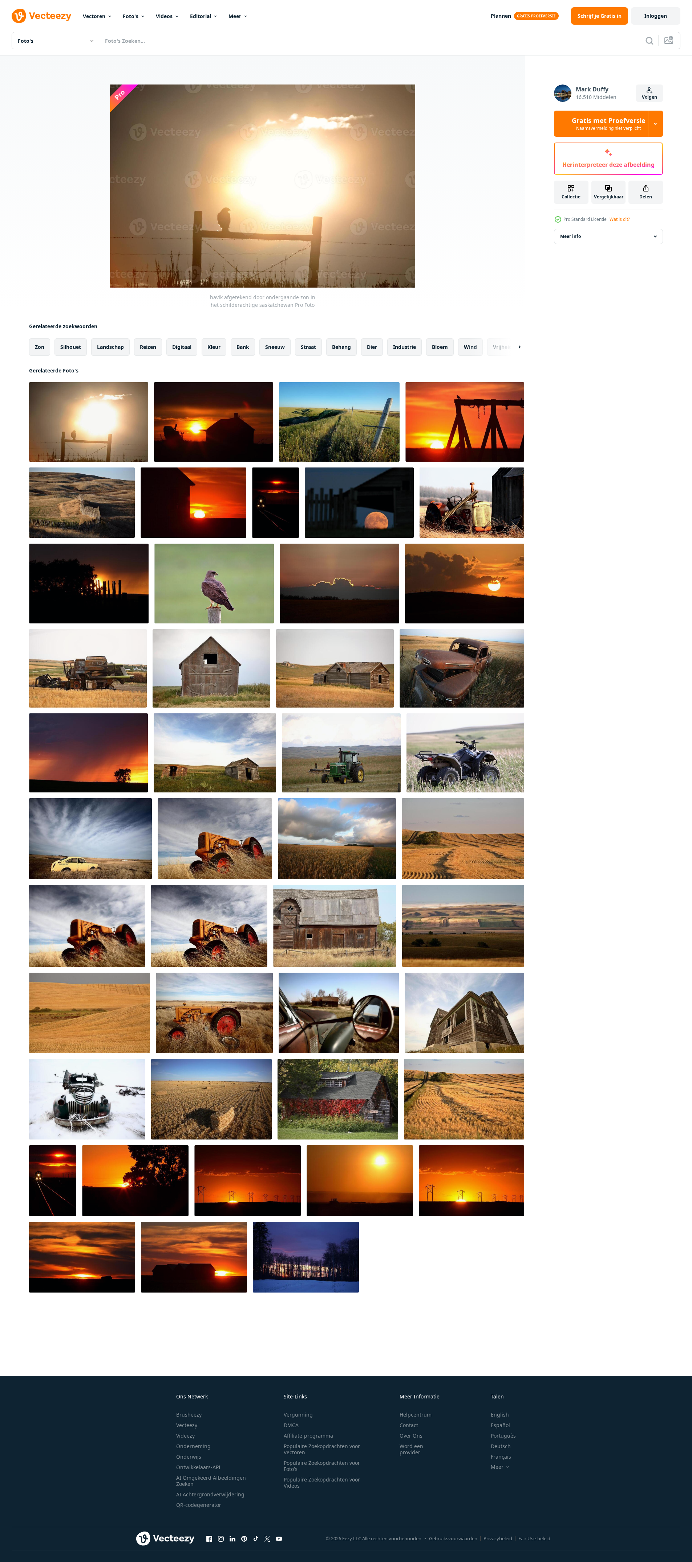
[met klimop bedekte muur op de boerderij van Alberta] (338, 1099)
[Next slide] (513, 347)
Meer (234, 16)
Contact (409, 1425)
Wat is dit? (620, 219)
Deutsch (501, 1446)
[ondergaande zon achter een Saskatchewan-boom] (135, 1180)
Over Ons (411, 1435)
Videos (164, 16)
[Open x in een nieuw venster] (267, 1538)
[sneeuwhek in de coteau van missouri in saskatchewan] (82, 502)
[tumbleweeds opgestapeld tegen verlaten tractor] (215, 838)
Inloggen (655, 15)
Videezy (185, 1435)
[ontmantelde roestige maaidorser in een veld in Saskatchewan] (88, 668)
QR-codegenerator (198, 1504)
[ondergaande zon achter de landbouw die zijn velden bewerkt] (360, 1180)
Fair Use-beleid (534, 1538)
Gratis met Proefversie (609, 123)
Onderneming (193, 1446)
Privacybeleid (497, 1538)
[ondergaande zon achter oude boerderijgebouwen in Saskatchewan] (213, 422)
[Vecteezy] (41, 16)
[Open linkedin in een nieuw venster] (232, 1538)
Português (503, 1435)
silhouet (70, 346)
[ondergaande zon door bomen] (306, 1257)
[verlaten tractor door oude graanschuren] (472, 502)
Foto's (130, 16)
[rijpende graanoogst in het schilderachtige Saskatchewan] (337, 838)
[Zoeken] (649, 40)
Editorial (200, 16)
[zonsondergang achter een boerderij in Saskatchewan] (82, 1257)
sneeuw (275, 346)
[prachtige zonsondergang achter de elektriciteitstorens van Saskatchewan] (247, 1180)
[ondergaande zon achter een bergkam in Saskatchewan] (464, 583)
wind (470, 346)
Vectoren (94, 16)
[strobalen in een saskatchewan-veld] (211, 1099)
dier (372, 346)
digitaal (181, 346)
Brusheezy (189, 1414)
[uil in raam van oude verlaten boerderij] (335, 668)
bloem (440, 346)
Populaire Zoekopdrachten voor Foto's (322, 1465)
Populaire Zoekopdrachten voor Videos (322, 1482)
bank (242, 346)
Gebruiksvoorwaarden (453, 1538)
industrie (404, 346)
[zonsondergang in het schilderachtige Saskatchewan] (89, 583)
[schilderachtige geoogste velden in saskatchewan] (89, 1013)
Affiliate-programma (308, 1435)
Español (500, 1425)
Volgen (649, 97)
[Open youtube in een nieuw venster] (279, 1538)
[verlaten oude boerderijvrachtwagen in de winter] (87, 1099)
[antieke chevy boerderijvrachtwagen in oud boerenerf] (339, 1013)
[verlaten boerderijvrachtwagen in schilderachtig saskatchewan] (462, 668)
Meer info (570, 236)
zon (39, 346)
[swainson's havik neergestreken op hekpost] (214, 583)
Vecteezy (186, 1425)
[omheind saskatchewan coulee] (339, 422)
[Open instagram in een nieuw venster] (221, 1538)
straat (308, 346)
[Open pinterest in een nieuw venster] (244, 1538)
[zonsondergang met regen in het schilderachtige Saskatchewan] (88, 752)
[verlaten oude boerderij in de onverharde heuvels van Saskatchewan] (464, 1013)
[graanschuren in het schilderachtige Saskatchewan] (463, 838)
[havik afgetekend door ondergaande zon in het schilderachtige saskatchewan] (88, 422)
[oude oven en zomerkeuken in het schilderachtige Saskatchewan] (215, 752)
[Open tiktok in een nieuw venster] (256, 1538)
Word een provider (411, 1449)
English (500, 1414)
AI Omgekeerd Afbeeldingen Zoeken (211, 1480)
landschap (110, 346)
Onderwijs (188, 1456)
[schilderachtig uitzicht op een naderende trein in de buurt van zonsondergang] (275, 502)
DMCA (291, 1425)
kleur (213, 346)
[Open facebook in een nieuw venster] (209, 1538)
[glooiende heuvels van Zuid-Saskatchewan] (463, 926)
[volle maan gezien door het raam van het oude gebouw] (359, 502)
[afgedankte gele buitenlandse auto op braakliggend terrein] (90, 838)
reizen (148, 346)
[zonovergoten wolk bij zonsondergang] (339, 583)
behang (341, 346)
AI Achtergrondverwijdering (210, 1494)
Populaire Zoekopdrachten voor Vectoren (322, 1449)
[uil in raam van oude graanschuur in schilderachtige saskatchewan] (211, 668)
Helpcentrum (416, 1414)
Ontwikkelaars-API (198, 1467)
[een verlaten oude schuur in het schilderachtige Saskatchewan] (334, 926)
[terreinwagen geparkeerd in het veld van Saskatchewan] (465, 752)
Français (501, 1456)
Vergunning (298, 1414)
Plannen (501, 15)
